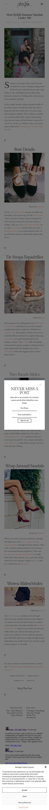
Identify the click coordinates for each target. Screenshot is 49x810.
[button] (45, 767)
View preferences (24, 802)
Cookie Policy (23, 807)
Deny (25, 796)
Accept (24, 790)
